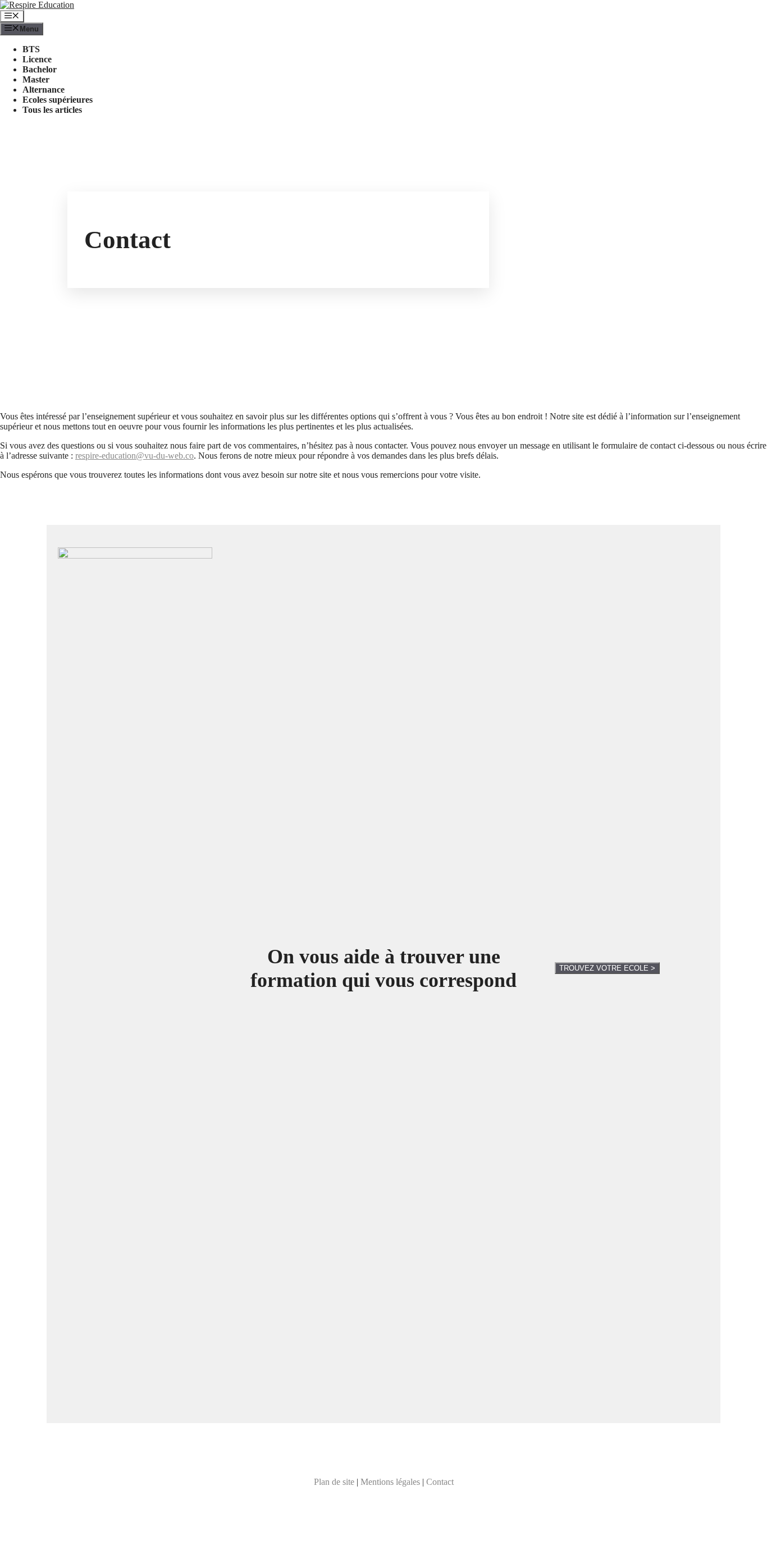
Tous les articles (52, 110)
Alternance (43, 89)
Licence (37, 59)
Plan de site (334, 1482)
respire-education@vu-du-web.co (134, 455)
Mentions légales (390, 1482)
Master (35, 79)
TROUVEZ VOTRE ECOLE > (607, 968)
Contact (440, 1482)
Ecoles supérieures (57, 99)
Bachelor (39, 69)
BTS (31, 49)
